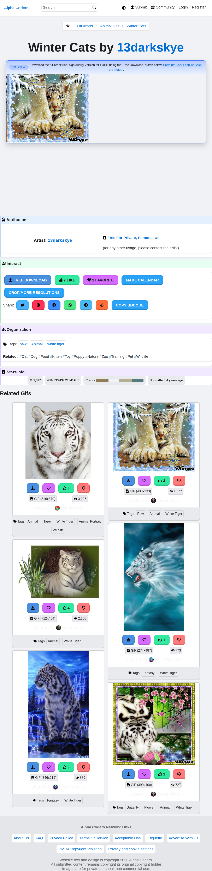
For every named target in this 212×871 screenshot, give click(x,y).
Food (44, 356)
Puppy (78, 356)
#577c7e (137, 380)
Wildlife (141, 356)
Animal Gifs (110, 26)
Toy (67, 356)
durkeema (72, 627)
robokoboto (72, 508)
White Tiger (65, 521)
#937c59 (102, 380)
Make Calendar (142, 280)
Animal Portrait (90, 521)
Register (199, 7)
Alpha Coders (16, 8)
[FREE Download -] (128, 481)
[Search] (94, 7)
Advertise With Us (183, 838)
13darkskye (150, 47)
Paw (140, 514)
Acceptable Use (128, 838)
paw (23, 344)
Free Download (29, 280)
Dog (34, 356)
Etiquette (154, 838)
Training (117, 356)
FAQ (39, 838)
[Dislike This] (179, 481)
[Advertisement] (106, 178)
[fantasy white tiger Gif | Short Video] (154, 630)
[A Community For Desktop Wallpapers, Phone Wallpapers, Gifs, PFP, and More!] (68, 26)
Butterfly (133, 807)
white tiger (55, 344)
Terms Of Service (94, 838)
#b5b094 (125, 380)
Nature (92, 356)
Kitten (56, 356)
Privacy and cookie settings (130, 849)
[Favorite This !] (144, 481)
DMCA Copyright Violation (80, 849)
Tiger (47, 521)
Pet (129, 356)
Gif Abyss (85, 26)
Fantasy (53, 800)
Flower (149, 807)
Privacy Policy (61, 838)
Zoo (104, 356)
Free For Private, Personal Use (134, 238)
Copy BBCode (130, 305)
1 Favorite (102, 280)
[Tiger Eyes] (154, 764)
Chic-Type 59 (72, 787)
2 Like (69, 280)
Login (183, 7)
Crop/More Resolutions (34, 293)
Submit (140, 7)
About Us (21, 838)
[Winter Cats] (153, 470)
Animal (37, 344)
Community (165, 7)
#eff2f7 (113, 380)
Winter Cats (136, 26)
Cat (24, 356)
